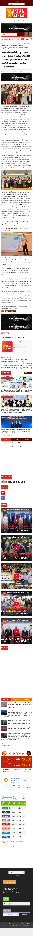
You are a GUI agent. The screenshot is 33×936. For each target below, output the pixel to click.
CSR (8, 39)
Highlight (16, 699)
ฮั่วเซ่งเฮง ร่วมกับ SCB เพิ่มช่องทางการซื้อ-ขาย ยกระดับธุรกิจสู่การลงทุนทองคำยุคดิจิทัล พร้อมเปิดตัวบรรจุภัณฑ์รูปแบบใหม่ (19, 722)
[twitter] (19, 875)
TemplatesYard (7, 925)
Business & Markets (11, 44)
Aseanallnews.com (15, 923)
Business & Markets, (19, 71)
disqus (16, 439)
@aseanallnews (6, 745)
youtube (16, 347)
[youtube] (17, 1)
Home (2, 44)
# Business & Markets (10, 311)
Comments (27, 699)
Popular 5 (6, 699)
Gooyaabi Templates (24, 925)
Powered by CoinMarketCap (16, 791)
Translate (8, 916)
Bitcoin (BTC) (15, 778)
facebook (26, 439)
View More (29, 372)
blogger (6, 439)
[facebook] (15, 1)
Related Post (5, 373)
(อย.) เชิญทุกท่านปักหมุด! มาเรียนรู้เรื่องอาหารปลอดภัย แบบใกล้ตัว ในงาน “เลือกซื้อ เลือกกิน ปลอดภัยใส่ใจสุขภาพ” (16, 390)
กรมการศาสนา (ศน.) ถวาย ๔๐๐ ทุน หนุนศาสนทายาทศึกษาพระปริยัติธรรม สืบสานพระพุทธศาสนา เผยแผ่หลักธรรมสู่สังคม (19, 728)
